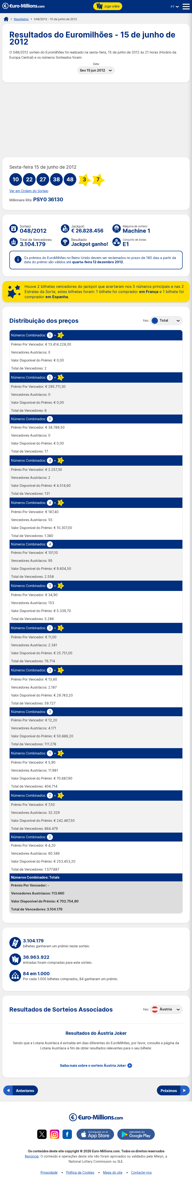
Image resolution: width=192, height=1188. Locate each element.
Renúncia (32, 1156)
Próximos (169, 1090)
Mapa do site (112, 1172)
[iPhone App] (95, 1135)
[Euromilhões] (6, 19)
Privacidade (49, 1172)
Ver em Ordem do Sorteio (28, 191)
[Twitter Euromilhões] (42, 1135)
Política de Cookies (80, 1172)
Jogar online (111, 6)
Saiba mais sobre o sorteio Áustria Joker (93, 1065)
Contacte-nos (141, 1172)
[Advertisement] (96, 120)
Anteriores (25, 1090)
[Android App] (136, 1135)
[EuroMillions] (23, 8)
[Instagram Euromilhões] (54, 1135)
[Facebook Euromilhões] (67, 1135)
